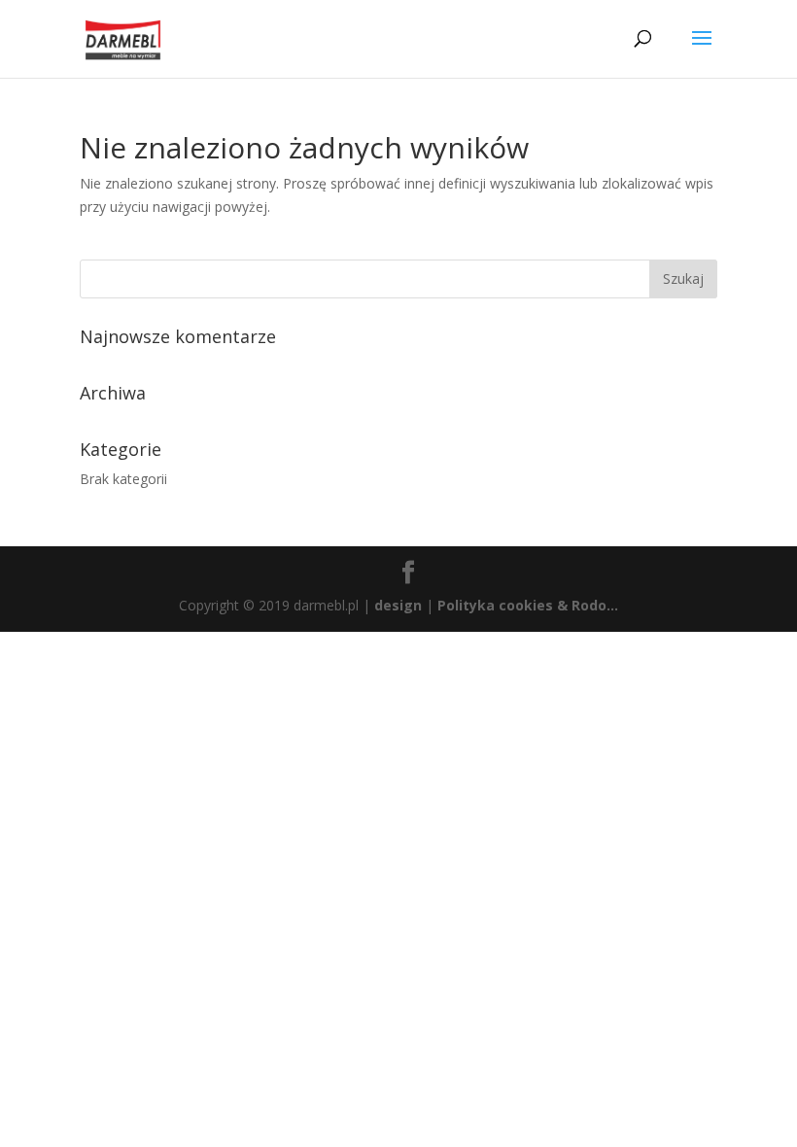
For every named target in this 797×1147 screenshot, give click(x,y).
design (398, 605)
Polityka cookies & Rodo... (527, 605)
